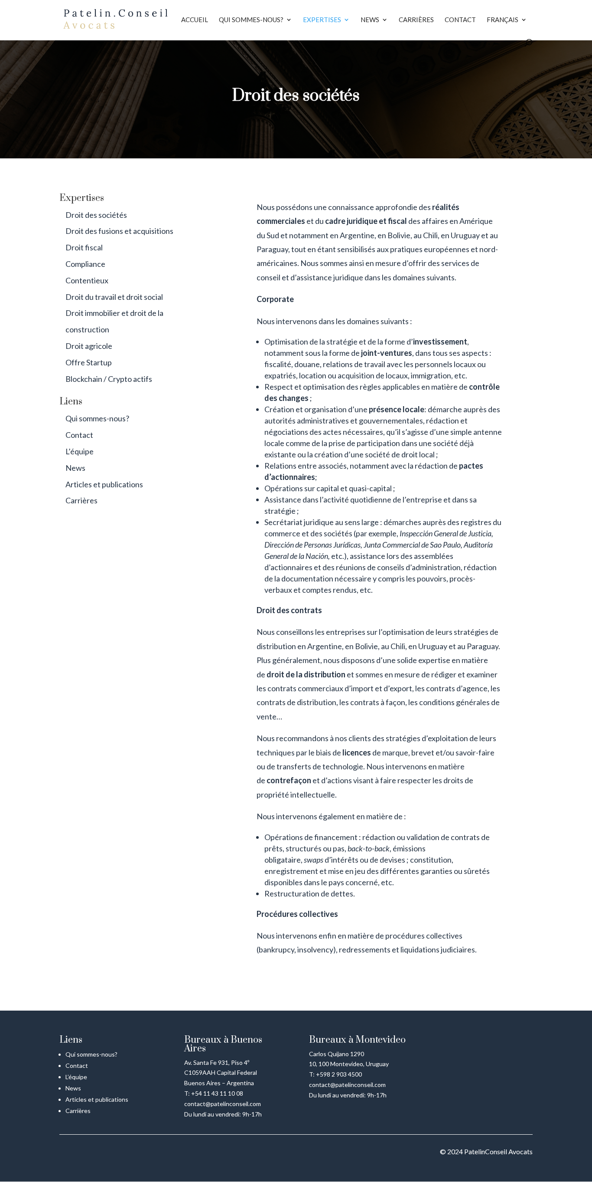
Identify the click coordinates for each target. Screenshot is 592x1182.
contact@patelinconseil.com (222, 1103)
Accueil (194, 19)
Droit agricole (88, 346)
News (370, 19)
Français (502, 19)
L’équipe (79, 451)
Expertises (322, 19)
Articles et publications (104, 484)
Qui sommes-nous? (251, 19)
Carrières (416, 19)
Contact (460, 19)
